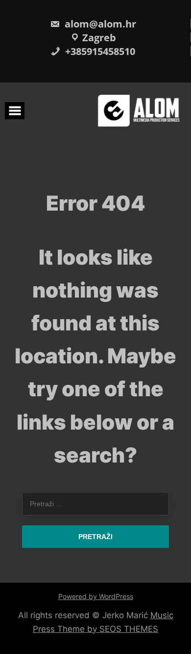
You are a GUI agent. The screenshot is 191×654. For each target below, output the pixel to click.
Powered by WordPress (95, 596)
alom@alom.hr (99, 23)
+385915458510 (99, 51)
